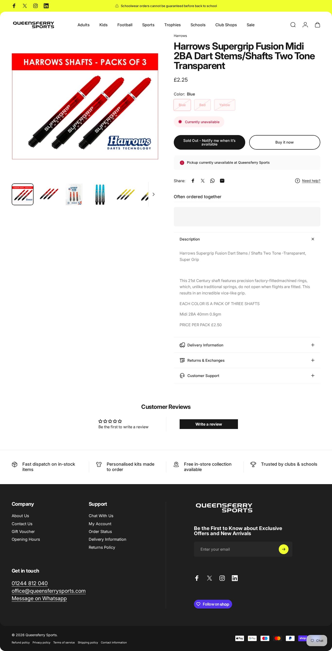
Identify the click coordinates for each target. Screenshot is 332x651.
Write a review (208, 424)
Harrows (180, 36)
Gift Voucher (23, 531)
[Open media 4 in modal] (85, 106)
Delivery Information (107, 539)
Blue (182, 105)
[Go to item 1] (48, 194)
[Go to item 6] (151, 194)
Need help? (311, 181)
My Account (100, 523)
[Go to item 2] (74, 194)
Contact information (114, 642)
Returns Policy (102, 547)
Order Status (100, 531)
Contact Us (22, 523)
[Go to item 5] (126, 194)
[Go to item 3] (100, 194)
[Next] (145, 114)
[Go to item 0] (23, 194)
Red (202, 105)
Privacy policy (41, 642)
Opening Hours (26, 539)
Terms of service (64, 642)
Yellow (224, 105)
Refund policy (21, 642)
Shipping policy (88, 642)
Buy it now (284, 142)
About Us (20, 515)
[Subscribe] (283, 549)
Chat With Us (101, 515)
